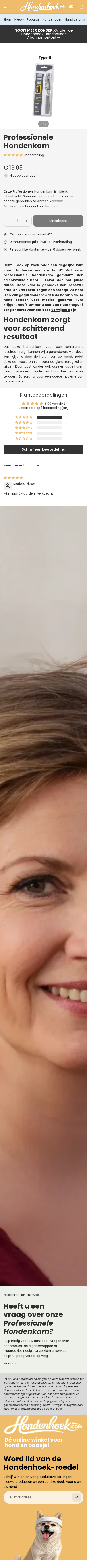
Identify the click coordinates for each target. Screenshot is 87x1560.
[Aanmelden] (76, 1497)
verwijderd (60, 310)
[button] (72, 7)
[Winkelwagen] (82, 6)
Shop (7, 19)
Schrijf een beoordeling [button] (44, 449)
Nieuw (19, 19)
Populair (33, 19)
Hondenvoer (52, 19)
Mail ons (10, 1363)
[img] (13, 478)
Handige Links (75, 19)
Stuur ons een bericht (40, 196)
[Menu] (5, 7)
